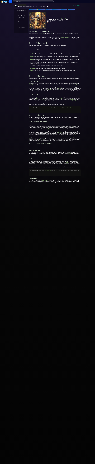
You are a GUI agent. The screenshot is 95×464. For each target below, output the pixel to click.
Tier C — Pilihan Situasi (20, 12)
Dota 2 (33, 4)
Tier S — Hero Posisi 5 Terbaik (21, 24)
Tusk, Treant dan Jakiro (21, 27)
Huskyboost (29, 4)
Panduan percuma (23, 4)
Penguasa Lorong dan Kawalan (22, 21)
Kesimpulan (19, 30)
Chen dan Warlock (21, 25)
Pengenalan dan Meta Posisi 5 (21, 10)
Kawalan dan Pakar (21, 17)
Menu (10, 1)
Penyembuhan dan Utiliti (21, 15)
